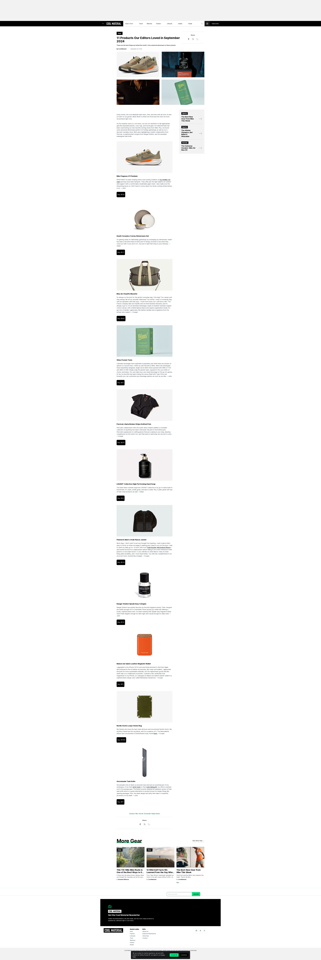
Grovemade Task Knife (126, 781)
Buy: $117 (120, 252)
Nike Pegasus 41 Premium (127, 176)
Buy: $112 (120, 622)
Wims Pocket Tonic (124, 360)
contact (145, 938)
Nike (136, 813)
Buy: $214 (120, 562)
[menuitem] (130, 23)
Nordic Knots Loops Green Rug (129, 726)
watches (132, 940)
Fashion (158, 23)
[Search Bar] (202, 23)
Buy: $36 (120, 498)
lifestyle (132, 936)
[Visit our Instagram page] (207, 24)
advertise (145, 936)
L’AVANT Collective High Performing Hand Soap (136, 484)
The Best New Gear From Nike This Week (188, 871)
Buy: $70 (120, 802)
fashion (132, 933)
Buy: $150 (120, 194)
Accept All (174, 955)
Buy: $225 (121, 442)
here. (155, 733)
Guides (180, 23)
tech (131, 938)
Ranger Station (155, 813)
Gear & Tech (129, 23)
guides (132, 942)
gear (131, 931)
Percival (141, 813)
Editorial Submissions (149, 933)
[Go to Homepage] (114, 24)
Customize (184, 955)
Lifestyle (169, 23)
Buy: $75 (120, 684)
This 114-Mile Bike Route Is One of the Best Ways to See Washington (131, 872)
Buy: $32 (120, 382)
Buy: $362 (121, 318)
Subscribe (215, 23)
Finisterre (132, 813)
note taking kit (151, 787)
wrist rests (136, 787)
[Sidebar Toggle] (103, 23)
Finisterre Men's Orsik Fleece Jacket (131, 540)
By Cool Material (121, 49)
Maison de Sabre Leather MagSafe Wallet (134, 664)
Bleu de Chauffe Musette (127, 294)
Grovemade (147, 813)
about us (145, 931)
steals (190, 23)
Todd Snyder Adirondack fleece (158, 547)
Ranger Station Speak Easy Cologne (131, 604)
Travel (141, 23)
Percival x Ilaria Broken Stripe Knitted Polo (134, 424)
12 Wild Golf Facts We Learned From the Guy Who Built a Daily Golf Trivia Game (160, 872)
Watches (149, 23)
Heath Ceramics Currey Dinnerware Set (133, 236)
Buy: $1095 (121, 740)
